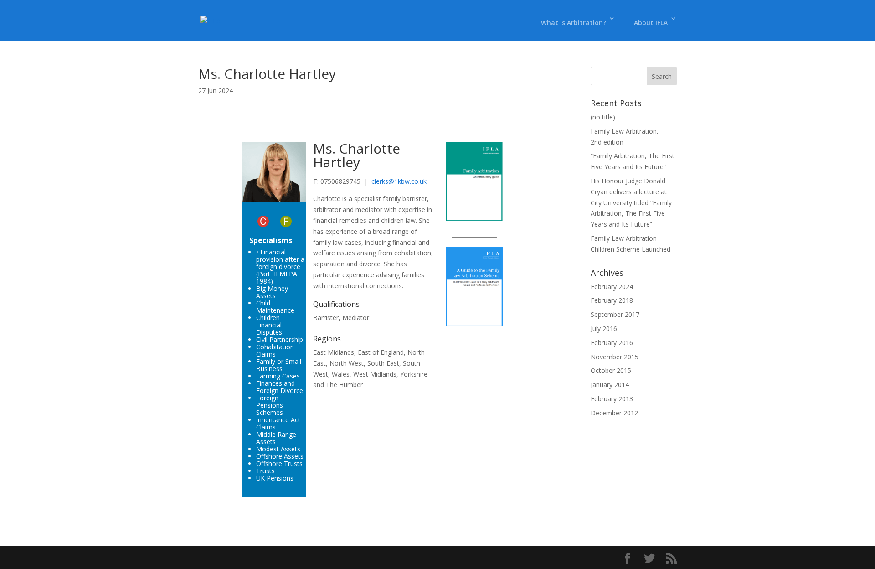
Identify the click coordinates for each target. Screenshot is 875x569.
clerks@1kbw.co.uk (399, 181)
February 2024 (612, 286)
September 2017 (615, 314)
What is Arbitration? (573, 22)
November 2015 (614, 356)
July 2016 (604, 328)
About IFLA (651, 22)
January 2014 (610, 384)
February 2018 (612, 300)
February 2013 (612, 398)
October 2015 (611, 370)
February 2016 (612, 342)
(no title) (603, 117)
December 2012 (614, 413)
